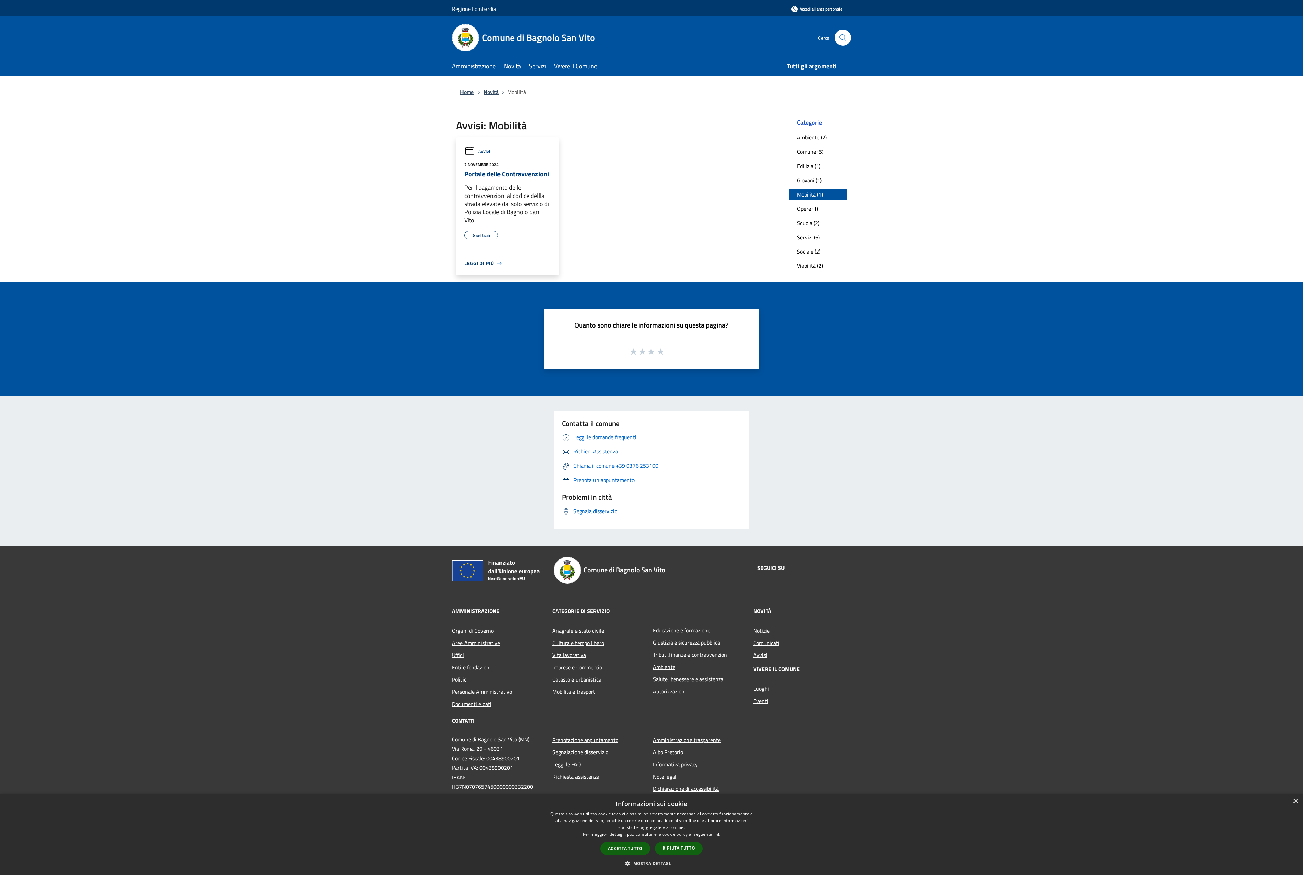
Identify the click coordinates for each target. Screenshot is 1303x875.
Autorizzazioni (669, 691)
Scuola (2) (808, 223)
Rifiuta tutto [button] (679, 848)
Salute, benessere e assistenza (688, 679)
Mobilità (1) (810, 194)
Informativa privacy (675, 764)
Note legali (665, 776)
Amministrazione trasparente (687, 740)
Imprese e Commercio (577, 667)
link (716, 834)
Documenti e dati (471, 704)
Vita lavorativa (569, 655)
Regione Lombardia (474, 9)
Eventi (760, 701)
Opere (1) (807, 209)
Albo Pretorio (668, 752)
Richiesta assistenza (575, 776)
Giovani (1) (809, 180)
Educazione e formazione (681, 630)
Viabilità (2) (810, 266)
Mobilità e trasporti (574, 692)
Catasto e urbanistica (576, 679)
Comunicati (766, 643)
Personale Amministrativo (482, 692)
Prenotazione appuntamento (585, 740)
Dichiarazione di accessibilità (686, 789)
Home (467, 92)
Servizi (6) (808, 237)
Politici (460, 679)
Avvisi (484, 151)
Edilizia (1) (808, 166)
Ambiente (664, 667)
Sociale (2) (808, 251)
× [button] (1295, 801)
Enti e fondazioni (471, 667)
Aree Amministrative (476, 643)
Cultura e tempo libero (578, 643)
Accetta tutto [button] (625, 848)
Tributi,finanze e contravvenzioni (691, 655)
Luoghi (761, 689)
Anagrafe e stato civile (578, 631)
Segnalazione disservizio (580, 752)
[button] (651, 863)
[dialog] (651, 834)
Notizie (761, 631)
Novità (491, 92)
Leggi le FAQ (566, 764)
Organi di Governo (473, 631)
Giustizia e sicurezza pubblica (686, 642)
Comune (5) (810, 152)
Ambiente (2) (812, 137)
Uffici (458, 655)
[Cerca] (843, 38)
